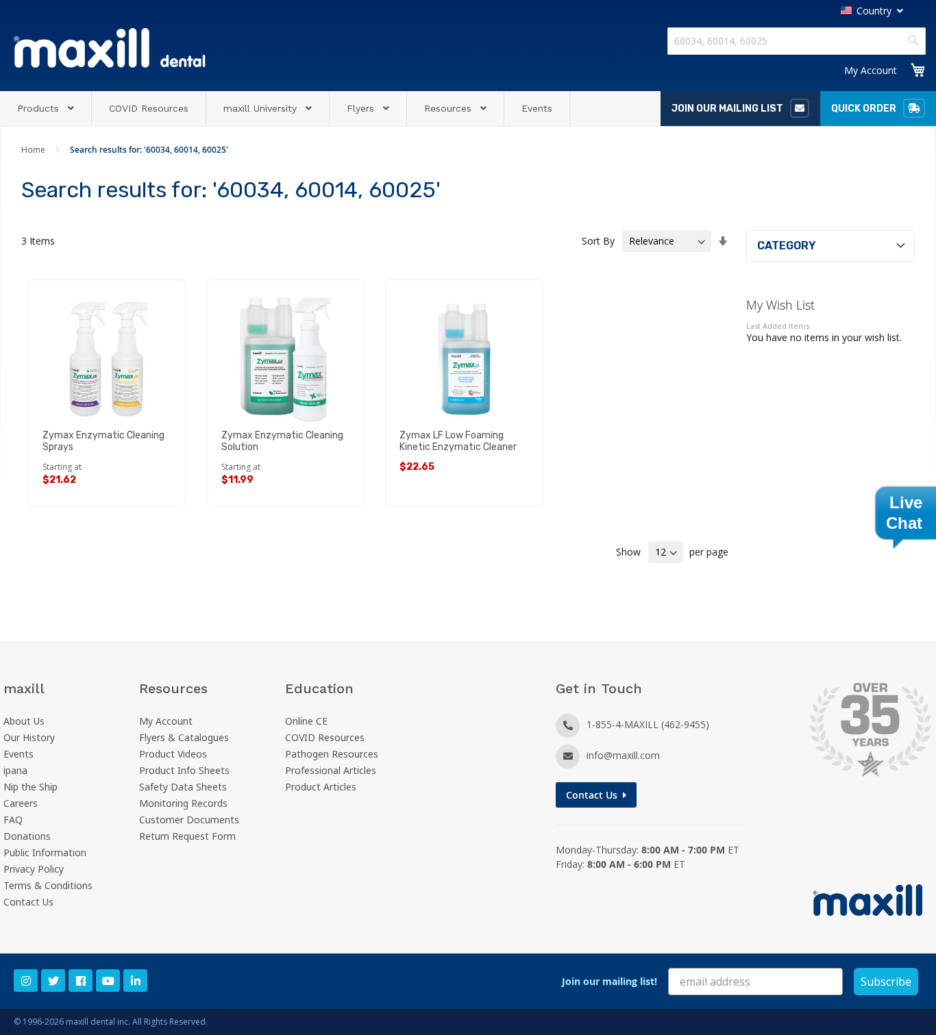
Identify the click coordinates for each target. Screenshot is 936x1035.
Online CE (306, 720)
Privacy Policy (33, 868)
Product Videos (173, 753)
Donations (27, 836)
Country (874, 10)
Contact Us (28, 901)
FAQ (13, 819)
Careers (20, 803)
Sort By (598, 240)
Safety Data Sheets (183, 786)
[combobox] (796, 41)
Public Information (44, 852)
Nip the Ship (30, 786)
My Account (870, 70)
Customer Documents (189, 819)
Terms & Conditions (48, 885)
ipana (15, 770)
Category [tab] (786, 245)
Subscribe (886, 981)
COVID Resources (325, 737)
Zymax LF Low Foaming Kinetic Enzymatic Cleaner (458, 441)
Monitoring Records (183, 803)
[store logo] (110, 47)
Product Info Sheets (184, 770)
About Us (24, 720)
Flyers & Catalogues (184, 737)
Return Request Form (187, 836)
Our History (29, 737)
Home (34, 149)
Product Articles (320, 786)
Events (18, 753)
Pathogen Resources (331, 753)
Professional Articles (330, 770)
